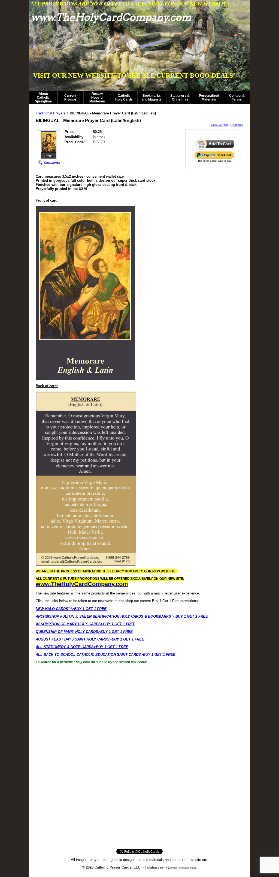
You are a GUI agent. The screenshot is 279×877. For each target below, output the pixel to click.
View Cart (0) (219, 124)
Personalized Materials (209, 97)
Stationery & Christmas (180, 97)
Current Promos (70, 97)
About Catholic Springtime (43, 97)
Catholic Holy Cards (124, 97)
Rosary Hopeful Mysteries (97, 97)
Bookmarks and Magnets (152, 97)
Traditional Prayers (50, 113)
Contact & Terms (237, 97)
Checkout (237, 124)
